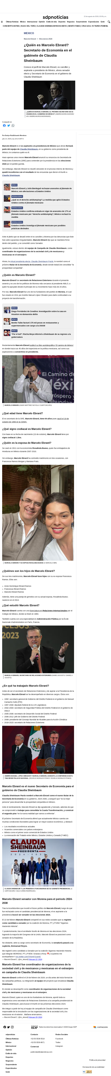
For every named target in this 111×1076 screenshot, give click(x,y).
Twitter (58, 1042)
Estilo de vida (51, 22)
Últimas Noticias (12, 22)
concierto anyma (11, 26)
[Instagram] (12, 1027)
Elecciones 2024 (45, 39)
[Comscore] (100, 1027)
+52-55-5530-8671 (38, 1042)
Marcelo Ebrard (30, 39)
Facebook (59, 1039)
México (23, 22)
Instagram (59, 1046)
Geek (103, 22)
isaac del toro (28, 26)
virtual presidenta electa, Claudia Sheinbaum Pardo (31, 261)
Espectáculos (93, 22)
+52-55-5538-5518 (38, 1039)
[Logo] (55, 17)
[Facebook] (4, 125)
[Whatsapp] (13, 125)
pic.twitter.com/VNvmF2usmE (28, 957)
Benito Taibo (74, 26)
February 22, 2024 (35, 959)
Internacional (32, 22)
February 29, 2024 (35, 1017)
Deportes (61, 22)
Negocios (70, 22)
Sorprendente (81, 22)
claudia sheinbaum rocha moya (52, 26)
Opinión (42, 22)
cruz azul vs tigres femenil (95, 26)
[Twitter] (9, 125)
